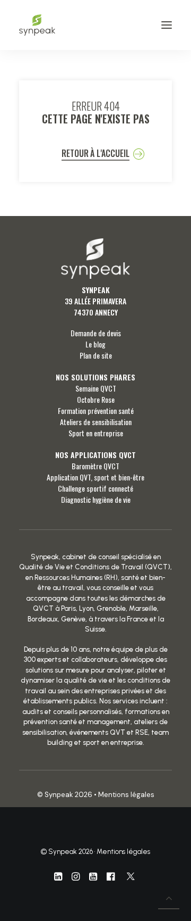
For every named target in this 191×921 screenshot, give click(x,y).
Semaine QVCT (95, 388)
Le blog (95, 344)
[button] (166, 25)
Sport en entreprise (95, 432)
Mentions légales (126, 794)
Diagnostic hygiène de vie (96, 499)
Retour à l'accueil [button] (95, 153)
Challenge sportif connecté (95, 488)
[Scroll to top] (168, 897)
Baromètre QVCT (95, 465)
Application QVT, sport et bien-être (95, 477)
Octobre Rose (96, 399)
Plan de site (96, 355)
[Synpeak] (37, 25)
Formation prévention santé (96, 410)
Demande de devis (96, 332)
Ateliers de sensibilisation (96, 421)
